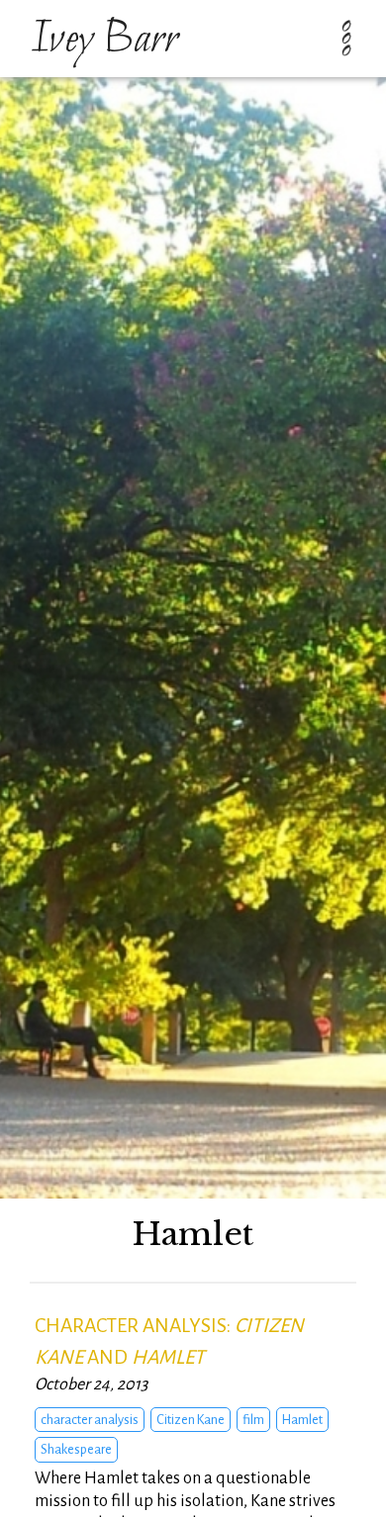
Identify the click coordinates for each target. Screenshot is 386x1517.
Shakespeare (76, 1449)
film (253, 1419)
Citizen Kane (190, 1419)
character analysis (90, 1419)
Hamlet (302, 1419)
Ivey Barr (104, 40)
